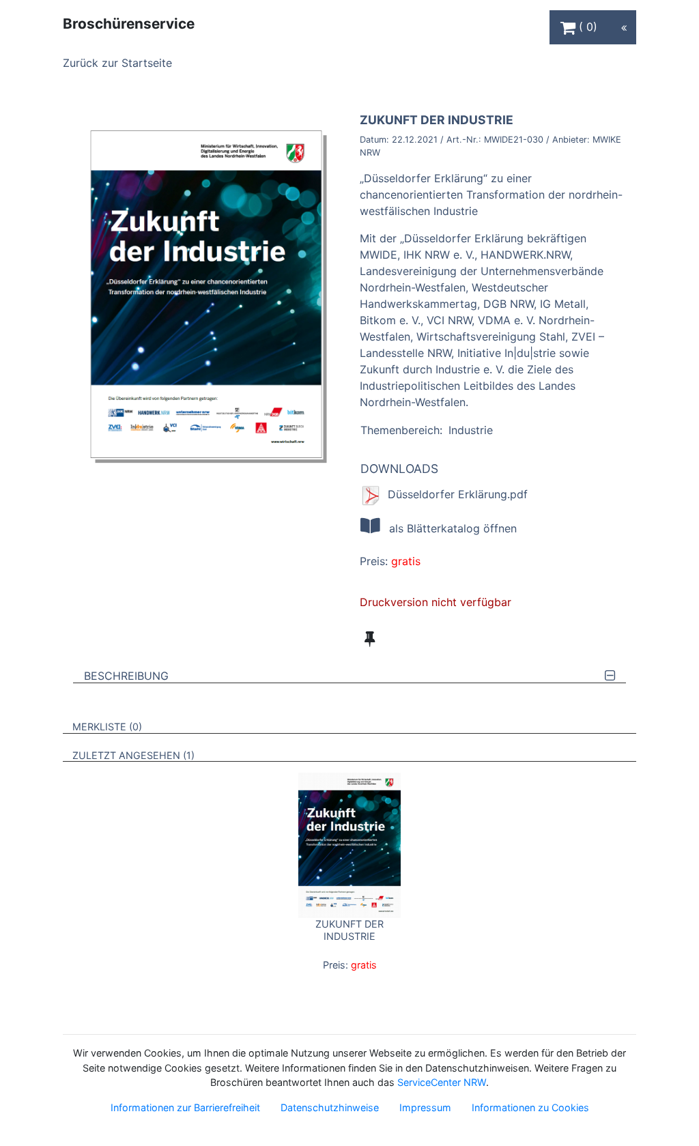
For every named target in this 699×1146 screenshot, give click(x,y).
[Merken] (370, 639)
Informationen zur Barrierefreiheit (185, 1107)
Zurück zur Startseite (117, 63)
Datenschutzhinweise (330, 1107)
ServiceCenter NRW (441, 1082)
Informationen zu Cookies (530, 1107)
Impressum (425, 1107)
